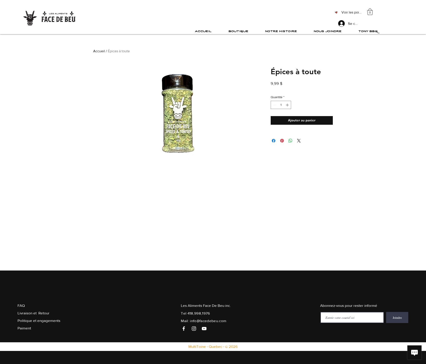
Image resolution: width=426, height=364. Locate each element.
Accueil (99, 51)
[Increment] (287, 105)
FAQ (21, 305)
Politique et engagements (39, 320)
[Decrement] (274, 105)
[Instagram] (194, 328)
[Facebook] (184, 328)
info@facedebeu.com (208, 321)
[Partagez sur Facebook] (273, 140)
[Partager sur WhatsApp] (290, 140)
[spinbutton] (281, 105)
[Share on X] (299, 140)
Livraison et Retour (33, 313)
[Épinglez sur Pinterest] (282, 140)
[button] (370, 11)
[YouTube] (204, 328)
